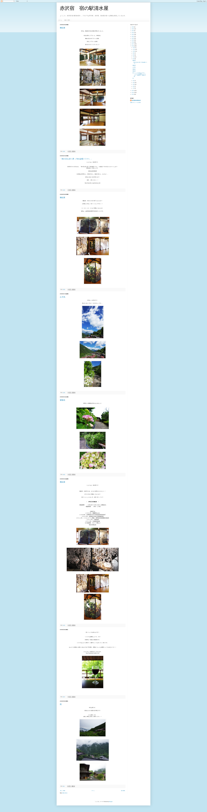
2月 (134, 86)
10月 (134, 51)
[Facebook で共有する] (73, 151)
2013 (133, 94)
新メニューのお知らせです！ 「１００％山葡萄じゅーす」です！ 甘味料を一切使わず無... (139, 74)
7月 (134, 56)
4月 (134, 82)
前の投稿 (123, 790)
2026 (133, 27)
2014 (133, 92)
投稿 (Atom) (64, 793)
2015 (133, 90)
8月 (134, 55)
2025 (133, 28)
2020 (133, 38)
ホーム (60, 20)
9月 (134, 53)
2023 (133, 32)
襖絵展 (62, 28)
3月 (134, 84)
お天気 (62, 297)
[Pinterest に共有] (74, 151)
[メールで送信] (68, 151)
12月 (134, 47)
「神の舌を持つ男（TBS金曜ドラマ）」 (76, 159)
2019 (133, 40)
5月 (134, 80)
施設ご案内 (67, 20)
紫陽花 (62, 400)
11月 (134, 49)
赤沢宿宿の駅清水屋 (136, 100)
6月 (134, 58)
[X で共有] (71, 151)
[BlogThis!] (70, 151)
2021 (133, 36)
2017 (133, 44)
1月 (134, 88)
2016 (133, 45)
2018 (133, 42)
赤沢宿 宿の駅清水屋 (84, 8)
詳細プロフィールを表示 (135, 102)
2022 (133, 34)
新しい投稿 (62, 790)
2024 (133, 30)
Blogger (110, 801)
